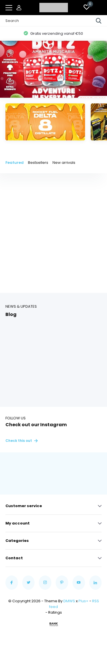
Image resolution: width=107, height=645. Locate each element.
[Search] (99, 21)
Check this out (19, 440)
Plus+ (83, 601)
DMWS (69, 601)
